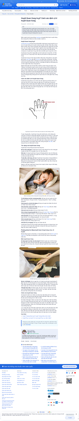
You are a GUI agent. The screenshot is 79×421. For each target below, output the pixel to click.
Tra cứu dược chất (36, 376)
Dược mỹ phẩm (20, 374)
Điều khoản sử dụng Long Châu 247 (7, 408)
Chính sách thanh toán (6, 390)
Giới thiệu (4, 372)
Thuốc (18, 376)
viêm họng (28, 59)
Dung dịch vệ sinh (54, 7)
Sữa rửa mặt (42, 7)
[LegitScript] (53, 396)
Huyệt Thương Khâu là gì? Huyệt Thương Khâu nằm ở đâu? (37, 316)
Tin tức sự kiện (35, 388)
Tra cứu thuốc (35, 374)
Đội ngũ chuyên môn (36, 384)
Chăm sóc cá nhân (21, 378)
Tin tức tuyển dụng (36, 386)
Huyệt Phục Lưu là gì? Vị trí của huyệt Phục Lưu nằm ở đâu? (37, 318)
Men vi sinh (47, 7)
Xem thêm (28, 324)
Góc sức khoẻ (35, 372)
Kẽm (20, 7)
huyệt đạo (38, 37)
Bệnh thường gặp (35, 380)
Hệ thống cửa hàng (6, 374)
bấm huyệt (53, 233)
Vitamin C (61, 7)
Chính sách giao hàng (6, 386)
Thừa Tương (46, 206)
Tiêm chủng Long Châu (22, 384)
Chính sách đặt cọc (6, 380)
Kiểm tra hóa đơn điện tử (7, 392)
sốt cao (38, 59)
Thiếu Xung (49, 219)
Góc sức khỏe (10, 13)
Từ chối (70, 417)
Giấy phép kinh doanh (6, 376)
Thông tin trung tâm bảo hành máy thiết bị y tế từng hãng (8, 401)
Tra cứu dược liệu (35, 378)
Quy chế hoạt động (6, 378)
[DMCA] (53, 393)
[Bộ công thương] (50, 390)
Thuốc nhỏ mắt (36, 7)
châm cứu (23, 235)
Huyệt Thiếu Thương (48, 212)
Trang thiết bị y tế (20, 380)
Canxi (13, 7)
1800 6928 (75, 1)
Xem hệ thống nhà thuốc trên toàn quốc (18, 366)
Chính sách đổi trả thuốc (7, 384)
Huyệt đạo (27, 341)
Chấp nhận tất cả (70, 414)
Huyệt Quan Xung (25, 43)
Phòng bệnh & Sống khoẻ (20, 13)
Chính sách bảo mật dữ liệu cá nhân (8, 395)
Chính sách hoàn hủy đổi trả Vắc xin (7, 398)
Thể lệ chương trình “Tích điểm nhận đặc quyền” (7, 404)
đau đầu (51, 141)
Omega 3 (17, 7)
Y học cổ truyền (33, 341)
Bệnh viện (34, 382)
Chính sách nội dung (6, 382)
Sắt (23, 7)
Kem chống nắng (28, 7)
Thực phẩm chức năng (21, 372)
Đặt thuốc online (20, 382)
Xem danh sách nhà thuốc (70, 366)
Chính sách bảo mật (6, 388)
